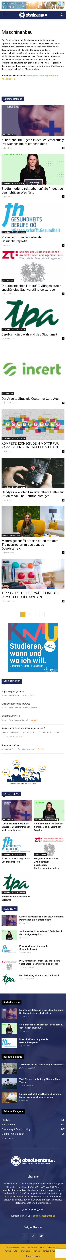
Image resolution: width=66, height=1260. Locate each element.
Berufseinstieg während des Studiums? (29, 334)
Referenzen (25, 1251)
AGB (42, 1247)
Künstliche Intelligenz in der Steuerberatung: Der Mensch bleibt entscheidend (33, 142)
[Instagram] (33, 1236)
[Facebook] (25, 1236)
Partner (8, 1251)
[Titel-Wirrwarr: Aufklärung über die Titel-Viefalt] (9, 1083)
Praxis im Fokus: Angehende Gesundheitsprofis (22, 239)
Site (15, 1251)
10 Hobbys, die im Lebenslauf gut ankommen (41, 1064)
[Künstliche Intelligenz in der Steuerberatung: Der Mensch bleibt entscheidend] (33, 120)
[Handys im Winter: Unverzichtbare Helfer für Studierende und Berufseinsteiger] (33, 473)
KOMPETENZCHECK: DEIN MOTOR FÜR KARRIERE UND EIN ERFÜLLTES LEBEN (30, 445)
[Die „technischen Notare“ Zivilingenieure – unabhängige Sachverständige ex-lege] (33, 266)
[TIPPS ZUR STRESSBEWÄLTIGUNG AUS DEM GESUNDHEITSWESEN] (33, 574)
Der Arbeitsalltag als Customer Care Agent (31, 399)
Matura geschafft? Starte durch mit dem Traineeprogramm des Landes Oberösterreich (30, 544)
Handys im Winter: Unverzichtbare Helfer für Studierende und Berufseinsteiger (33, 494)
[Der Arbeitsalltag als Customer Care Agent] (33, 370)
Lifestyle (5, 588)
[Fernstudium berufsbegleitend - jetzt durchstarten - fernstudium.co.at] (33, 647)
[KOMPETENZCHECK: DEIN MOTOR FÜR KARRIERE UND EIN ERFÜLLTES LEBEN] (33, 424)
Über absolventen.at (15, 1247)
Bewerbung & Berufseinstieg (13, 183)
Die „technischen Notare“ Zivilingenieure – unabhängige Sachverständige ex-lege (32, 287)
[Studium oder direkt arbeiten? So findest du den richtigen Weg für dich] (33, 169)
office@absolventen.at (44, 1215)
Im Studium (7, 1138)
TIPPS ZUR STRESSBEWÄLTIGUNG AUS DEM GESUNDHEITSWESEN (30, 595)
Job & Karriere (7, 135)
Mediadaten (32, 1247)
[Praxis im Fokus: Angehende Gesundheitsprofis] (33, 218)
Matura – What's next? (11, 536)
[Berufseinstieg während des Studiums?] (33, 315)
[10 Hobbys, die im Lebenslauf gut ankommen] (9, 1068)
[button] (61, 15)
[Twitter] (41, 1236)
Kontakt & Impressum (52, 1251)
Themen (36, 1251)
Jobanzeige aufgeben (33, 1209)
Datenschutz (52, 1247)
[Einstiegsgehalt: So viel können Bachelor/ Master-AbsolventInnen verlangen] (9, 1097)
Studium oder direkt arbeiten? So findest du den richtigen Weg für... (32, 190)
